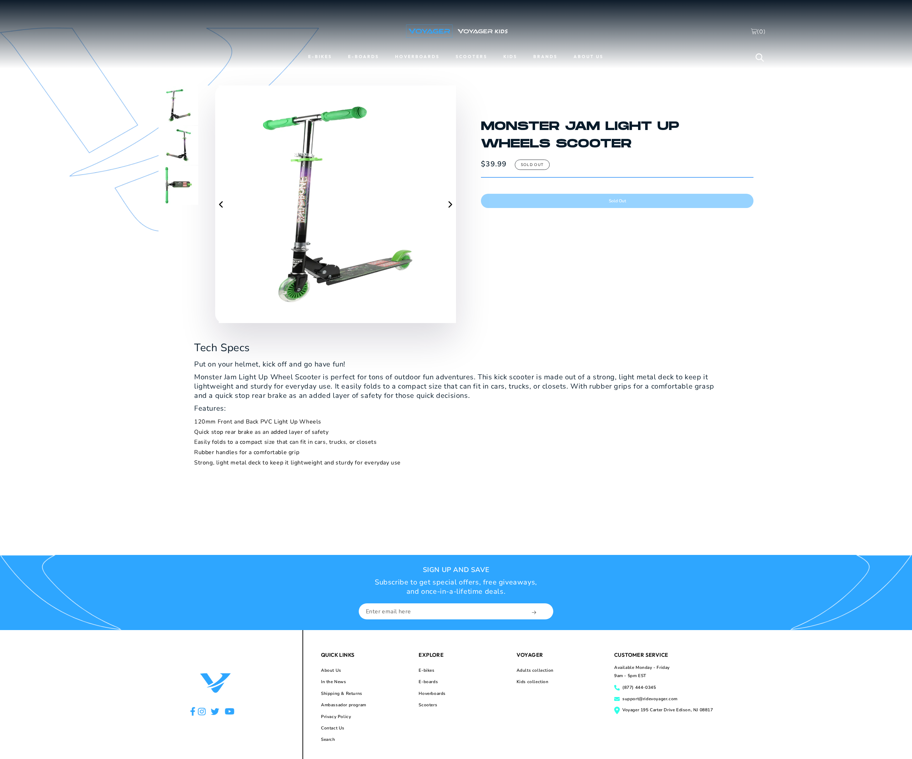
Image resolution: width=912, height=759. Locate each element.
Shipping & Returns (341, 693)
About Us (331, 670)
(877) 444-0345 (639, 687)
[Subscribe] (534, 612)
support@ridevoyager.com (650, 699)
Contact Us (332, 728)
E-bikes (426, 670)
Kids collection (533, 682)
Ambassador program (343, 705)
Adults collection (535, 670)
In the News (333, 682)
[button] (760, 57)
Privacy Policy (336, 716)
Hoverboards (432, 693)
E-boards (428, 682)
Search (328, 739)
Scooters (428, 705)
